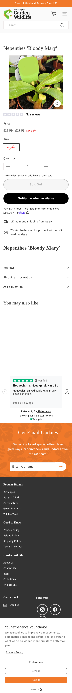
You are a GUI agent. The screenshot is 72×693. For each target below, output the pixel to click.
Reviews (9, 268)
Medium (11, 147)
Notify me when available (36, 198)
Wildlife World (11, 514)
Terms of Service (12, 546)
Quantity (9, 158)
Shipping (22, 175)
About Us (8, 562)
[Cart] (54, 14)
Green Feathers (12, 508)
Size (6, 139)
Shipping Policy (12, 541)
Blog (6, 574)
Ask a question (13, 287)
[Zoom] (57, 103)
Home (6, 39)
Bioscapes (9, 492)
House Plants (23, 39)
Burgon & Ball (11, 497)
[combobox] (36, 25)
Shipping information (17, 277)
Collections (9, 579)
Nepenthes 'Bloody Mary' (50, 39)
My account (10, 585)
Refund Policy (11, 535)
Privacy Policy (11, 530)
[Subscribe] (60, 466)
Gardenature (10, 503)
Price (7, 123)
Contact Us (9, 568)
